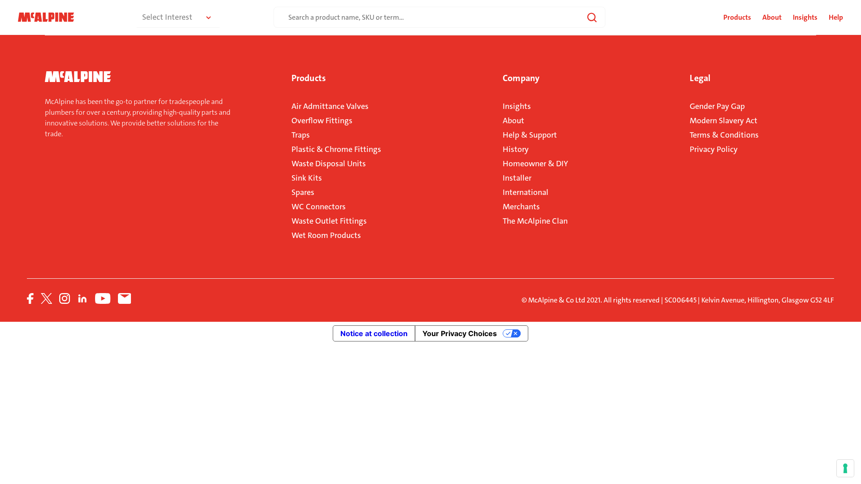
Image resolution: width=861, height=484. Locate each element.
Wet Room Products (326, 235)
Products (308, 78)
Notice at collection (374, 333)
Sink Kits (306, 178)
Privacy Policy (714, 149)
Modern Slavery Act (723, 120)
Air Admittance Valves (330, 106)
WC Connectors (318, 206)
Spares (302, 192)
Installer (517, 178)
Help (836, 17)
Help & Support (530, 135)
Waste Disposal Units (328, 163)
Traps (300, 135)
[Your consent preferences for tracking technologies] (845, 468)
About (772, 17)
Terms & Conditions (724, 135)
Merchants (521, 206)
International (525, 192)
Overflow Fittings (321, 120)
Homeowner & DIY (535, 163)
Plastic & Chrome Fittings (336, 149)
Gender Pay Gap (717, 106)
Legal (700, 78)
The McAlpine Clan (535, 221)
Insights (805, 17)
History (516, 149)
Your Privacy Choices (459, 333)
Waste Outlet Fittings (329, 221)
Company (521, 78)
